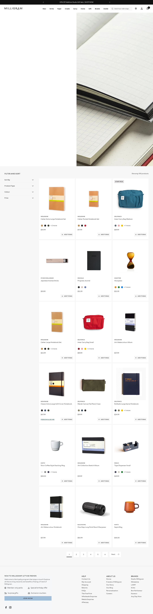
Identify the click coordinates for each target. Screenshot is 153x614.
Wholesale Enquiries (89, 596)
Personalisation (112, 591)
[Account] (141, 8)
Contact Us (86, 579)
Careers (109, 593)
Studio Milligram (137, 579)
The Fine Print (87, 593)
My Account (86, 582)
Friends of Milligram (114, 582)
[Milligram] (13, 8)
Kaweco (134, 593)
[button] (148, 8)
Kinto (133, 588)
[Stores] (135, 8)
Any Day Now (136, 596)
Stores (108, 579)
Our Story (110, 585)
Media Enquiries (88, 599)
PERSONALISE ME (47, 419)
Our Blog (109, 588)
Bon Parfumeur (136, 591)
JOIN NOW (28, 598)
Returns (84, 588)
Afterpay (85, 602)
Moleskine (135, 582)
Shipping (85, 585)
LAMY (133, 585)
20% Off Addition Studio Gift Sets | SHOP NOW (76, 2)
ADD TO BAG (68, 234)
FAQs (84, 591)
